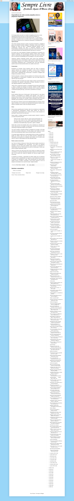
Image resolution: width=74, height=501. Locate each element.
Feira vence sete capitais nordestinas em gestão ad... (55, 227)
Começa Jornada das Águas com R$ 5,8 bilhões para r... (56, 283)
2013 (50, 478)
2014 (50, 477)
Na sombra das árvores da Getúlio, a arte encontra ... (55, 222)
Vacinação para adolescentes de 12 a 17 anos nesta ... (56, 192)
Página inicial (28, 172)
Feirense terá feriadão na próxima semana (54, 410)
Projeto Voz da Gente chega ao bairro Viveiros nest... (55, 309)
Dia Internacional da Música (55, 448)
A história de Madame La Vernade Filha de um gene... (55, 324)
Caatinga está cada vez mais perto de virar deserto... (55, 368)
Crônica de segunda (53, 229)
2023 (50, 137)
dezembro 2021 (53, 142)
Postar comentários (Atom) (20, 174)
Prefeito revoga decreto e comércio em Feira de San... (55, 393)
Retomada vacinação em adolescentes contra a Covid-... (56, 385)
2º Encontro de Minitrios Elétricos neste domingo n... (56, 441)
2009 (50, 485)
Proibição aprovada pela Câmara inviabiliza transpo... (56, 270)
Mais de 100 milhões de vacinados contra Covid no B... (56, 307)
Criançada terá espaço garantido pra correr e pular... (56, 353)
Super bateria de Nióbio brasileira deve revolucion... (56, 327)
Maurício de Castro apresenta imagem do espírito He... (55, 396)
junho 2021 (52, 457)
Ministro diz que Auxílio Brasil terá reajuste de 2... (56, 264)
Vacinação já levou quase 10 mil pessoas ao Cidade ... (56, 244)
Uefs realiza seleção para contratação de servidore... (55, 391)
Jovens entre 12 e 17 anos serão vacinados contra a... (56, 446)
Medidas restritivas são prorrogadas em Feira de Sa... (56, 406)
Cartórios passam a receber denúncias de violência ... (55, 219)
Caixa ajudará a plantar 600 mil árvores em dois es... (55, 291)
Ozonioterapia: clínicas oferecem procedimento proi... (56, 279)
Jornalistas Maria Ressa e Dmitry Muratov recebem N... (56, 373)
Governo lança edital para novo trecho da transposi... (56, 267)
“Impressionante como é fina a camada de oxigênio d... (55, 340)
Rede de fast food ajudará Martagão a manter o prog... (55, 259)
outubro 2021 (52, 145)
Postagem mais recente (16, 172)
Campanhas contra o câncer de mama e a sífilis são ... (56, 401)
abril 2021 (52, 461)
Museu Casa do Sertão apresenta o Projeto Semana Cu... (56, 217)
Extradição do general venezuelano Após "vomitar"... (56, 173)
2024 (50, 136)
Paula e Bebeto (53, 408)
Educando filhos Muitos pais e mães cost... (55, 378)
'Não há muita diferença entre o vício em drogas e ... (56, 296)
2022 (50, 139)
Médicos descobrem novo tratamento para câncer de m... (56, 276)
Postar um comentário (17, 170)
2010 (50, 483)
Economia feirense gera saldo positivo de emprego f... (55, 435)
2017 (50, 472)
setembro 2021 (53, 453)
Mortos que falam (53, 207)
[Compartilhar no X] (31, 165)
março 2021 (52, 462)
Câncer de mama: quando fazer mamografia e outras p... (56, 262)
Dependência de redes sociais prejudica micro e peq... (55, 413)
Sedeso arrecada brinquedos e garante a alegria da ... (55, 420)
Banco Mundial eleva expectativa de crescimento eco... (56, 403)
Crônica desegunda (53, 439)
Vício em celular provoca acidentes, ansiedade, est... (55, 225)
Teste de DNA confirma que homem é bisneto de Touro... (55, 178)
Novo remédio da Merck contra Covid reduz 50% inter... (55, 427)
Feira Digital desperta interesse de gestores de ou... (55, 209)
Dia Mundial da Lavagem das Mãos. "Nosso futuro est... (55, 317)
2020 (50, 467)
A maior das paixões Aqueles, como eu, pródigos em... (55, 304)
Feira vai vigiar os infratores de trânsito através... (55, 342)
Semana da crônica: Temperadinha (53, 165)
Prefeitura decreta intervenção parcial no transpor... (55, 168)
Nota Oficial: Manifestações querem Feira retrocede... (55, 249)
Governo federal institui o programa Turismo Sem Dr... (55, 332)
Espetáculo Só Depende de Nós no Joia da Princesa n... (56, 163)
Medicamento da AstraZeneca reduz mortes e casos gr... (55, 361)
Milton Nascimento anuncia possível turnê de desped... (55, 203)
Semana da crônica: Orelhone (55, 196)
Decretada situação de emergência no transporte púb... (55, 181)
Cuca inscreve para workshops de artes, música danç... (56, 337)
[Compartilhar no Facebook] (32, 165)
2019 (50, 469)
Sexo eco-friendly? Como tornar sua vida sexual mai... (56, 175)
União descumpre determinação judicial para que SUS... (56, 444)
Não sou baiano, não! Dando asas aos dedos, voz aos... (55, 155)
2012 (50, 480)
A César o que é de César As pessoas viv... (56, 247)
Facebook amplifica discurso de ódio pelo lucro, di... (56, 432)
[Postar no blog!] (30, 165)
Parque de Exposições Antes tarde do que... (55, 451)
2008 (50, 486)
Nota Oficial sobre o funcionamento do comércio (55, 375)
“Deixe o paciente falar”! (54, 297)
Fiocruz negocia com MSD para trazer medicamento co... (56, 314)
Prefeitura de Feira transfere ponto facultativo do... (55, 205)
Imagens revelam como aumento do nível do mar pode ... (56, 319)
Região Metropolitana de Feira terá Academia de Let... (55, 214)
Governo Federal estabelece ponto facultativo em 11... (55, 388)
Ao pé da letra (52, 344)
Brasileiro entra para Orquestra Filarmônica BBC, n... (55, 370)
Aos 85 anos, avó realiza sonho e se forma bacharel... (56, 383)
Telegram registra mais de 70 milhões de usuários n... (55, 415)
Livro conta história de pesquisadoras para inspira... (56, 358)
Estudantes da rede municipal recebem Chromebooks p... (55, 322)
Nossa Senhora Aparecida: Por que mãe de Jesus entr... (55, 349)
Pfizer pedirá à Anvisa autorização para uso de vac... (56, 187)
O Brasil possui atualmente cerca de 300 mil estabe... (56, 418)
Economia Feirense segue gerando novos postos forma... (56, 184)
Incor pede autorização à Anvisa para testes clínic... (56, 234)
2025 (50, 134)
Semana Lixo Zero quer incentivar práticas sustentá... (56, 241)
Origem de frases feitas (54, 271)
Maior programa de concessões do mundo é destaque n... (56, 423)
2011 (50, 482)
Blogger (42, 493)
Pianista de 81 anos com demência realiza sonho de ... (56, 347)
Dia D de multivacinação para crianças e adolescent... (55, 335)
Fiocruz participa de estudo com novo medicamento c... (56, 398)
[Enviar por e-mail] (29, 165)
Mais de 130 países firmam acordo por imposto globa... (55, 365)
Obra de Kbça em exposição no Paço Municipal (56, 286)
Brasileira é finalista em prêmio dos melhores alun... (55, 312)
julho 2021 (52, 456)
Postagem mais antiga (40, 172)
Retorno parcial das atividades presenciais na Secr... (55, 356)
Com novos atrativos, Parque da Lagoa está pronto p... (56, 330)
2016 (50, 474)
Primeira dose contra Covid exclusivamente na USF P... (55, 198)
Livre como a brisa (53, 200)
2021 (50, 140)
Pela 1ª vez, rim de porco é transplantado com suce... (55, 252)
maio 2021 (52, 459)
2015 (50, 475)
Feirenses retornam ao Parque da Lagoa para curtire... (56, 300)
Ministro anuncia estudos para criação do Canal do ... (55, 274)
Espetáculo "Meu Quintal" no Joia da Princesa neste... (56, 254)
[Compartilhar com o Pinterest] (33, 165)
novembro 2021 (53, 143)
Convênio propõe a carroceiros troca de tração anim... (55, 380)
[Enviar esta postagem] (27, 164)
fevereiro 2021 (53, 464)
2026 (50, 132)
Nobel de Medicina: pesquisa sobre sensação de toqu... (55, 437)
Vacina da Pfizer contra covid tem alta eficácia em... (56, 239)
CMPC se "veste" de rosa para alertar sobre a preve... (55, 430)
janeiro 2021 (52, 465)
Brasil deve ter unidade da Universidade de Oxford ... (55, 189)
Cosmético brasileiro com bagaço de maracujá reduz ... (56, 194)
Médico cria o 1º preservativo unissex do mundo (55, 157)
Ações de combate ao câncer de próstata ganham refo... (56, 152)
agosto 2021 (52, 454)
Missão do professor (53, 351)
